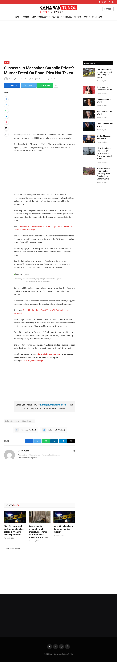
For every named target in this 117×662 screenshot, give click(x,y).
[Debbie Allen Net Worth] (89, 102)
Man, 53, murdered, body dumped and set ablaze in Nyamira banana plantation (14, 530)
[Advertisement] (58, 40)
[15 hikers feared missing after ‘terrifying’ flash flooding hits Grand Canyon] (89, 171)
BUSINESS (25, 17)
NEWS (17, 17)
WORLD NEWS (97, 17)
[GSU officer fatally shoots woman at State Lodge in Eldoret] (89, 72)
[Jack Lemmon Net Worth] (89, 126)
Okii (71, 654)
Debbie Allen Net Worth (104, 100)
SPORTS (77, 17)
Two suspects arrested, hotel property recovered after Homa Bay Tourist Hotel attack (38, 532)
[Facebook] (6, 99)
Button (108, 9)
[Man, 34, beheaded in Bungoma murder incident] (64, 517)
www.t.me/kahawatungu (32, 360)
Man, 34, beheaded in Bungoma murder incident (63, 529)
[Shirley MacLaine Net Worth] (89, 139)
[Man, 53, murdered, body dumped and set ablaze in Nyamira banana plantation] (15, 517)
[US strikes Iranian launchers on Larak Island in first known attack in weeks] (89, 151)
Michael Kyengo (27, 421)
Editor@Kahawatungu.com (53, 405)
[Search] (113, 2)
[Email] (6, 128)
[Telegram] (6, 116)
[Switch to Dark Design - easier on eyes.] (109, 2)
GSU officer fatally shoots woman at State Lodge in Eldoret (104, 74)
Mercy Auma (15, 79)
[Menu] (4, 9)
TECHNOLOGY (66, 17)
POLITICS (55, 17)
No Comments (41, 79)
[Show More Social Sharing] (56, 85)
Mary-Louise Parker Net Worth (104, 88)
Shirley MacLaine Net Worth (104, 137)
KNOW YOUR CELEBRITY (40, 17)
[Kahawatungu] (58, 9)
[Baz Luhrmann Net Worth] (89, 114)
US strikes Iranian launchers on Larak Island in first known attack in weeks (104, 153)
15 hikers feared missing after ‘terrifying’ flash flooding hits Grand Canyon (104, 173)
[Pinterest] (6, 122)
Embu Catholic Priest (12, 421)
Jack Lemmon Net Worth (105, 125)
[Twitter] (6, 104)
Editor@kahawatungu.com (48, 354)
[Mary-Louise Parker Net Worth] (89, 90)
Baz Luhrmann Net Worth (105, 112)
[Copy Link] (6, 134)
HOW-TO (86, 17)
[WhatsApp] (6, 110)
